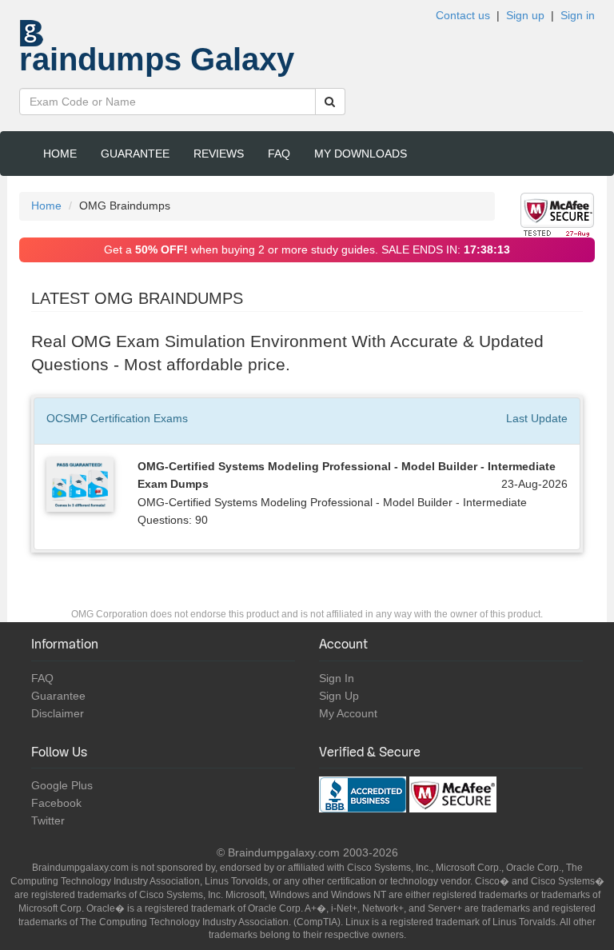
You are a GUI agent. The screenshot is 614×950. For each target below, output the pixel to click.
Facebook (56, 802)
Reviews (218, 153)
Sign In (336, 678)
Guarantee (135, 153)
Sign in (577, 15)
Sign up (525, 15)
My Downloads (360, 153)
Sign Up (339, 695)
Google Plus (62, 785)
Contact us (463, 15)
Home (60, 153)
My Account (348, 713)
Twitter (48, 820)
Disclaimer (57, 713)
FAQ (279, 153)
